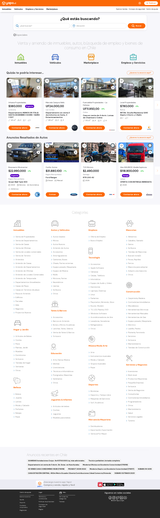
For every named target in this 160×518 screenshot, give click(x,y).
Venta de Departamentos (26, 240)
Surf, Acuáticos (97, 402)
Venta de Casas (22, 244)
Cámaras (94, 272)
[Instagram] (114, 498)
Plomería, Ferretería (136, 332)
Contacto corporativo (24, 506)
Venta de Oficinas (23, 248)
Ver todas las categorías (63, 498)
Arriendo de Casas (23, 263)
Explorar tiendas (122, 9)
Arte (92, 352)
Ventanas (19, 366)
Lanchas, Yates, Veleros (63, 328)
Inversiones (133, 371)
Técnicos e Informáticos (63, 371)
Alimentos (132, 236)
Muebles (19, 351)
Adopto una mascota (137, 271)
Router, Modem (97, 306)
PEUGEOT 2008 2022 (77, 469)
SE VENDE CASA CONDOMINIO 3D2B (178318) (46, 469)
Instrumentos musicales (101, 356)
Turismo (131, 420)
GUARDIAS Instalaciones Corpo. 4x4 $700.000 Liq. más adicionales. (56, 461)
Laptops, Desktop (98, 291)
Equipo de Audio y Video (101, 283)
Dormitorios (20, 355)
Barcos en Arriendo (61, 321)
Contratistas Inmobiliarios (139, 302)
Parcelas (19, 301)
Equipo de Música (60, 271)
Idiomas (56, 364)
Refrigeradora (96, 325)
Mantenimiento (134, 344)
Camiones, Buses (60, 259)
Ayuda (22, 500)
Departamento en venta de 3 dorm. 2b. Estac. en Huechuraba (53, 465)
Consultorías (133, 394)
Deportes (93, 384)
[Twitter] (117, 498)
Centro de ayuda (152, 9)
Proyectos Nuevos (23, 312)
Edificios (19, 297)
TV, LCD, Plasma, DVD (99, 309)
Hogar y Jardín (21, 329)
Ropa (17, 417)
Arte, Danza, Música (61, 360)
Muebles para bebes (61, 417)
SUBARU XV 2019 (145, 469)
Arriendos (19, 259)
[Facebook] (110, 498)
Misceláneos (133, 306)
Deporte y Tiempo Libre (101, 395)
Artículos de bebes (61, 406)
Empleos (93, 230)
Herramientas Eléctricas (138, 309)
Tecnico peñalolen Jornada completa (104, 461)
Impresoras (95, 287)
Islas (17, 305)
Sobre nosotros (25, 497)
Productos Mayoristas (137, 379)
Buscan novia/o (134, 255)
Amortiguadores (60, 255)
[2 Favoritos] (10, 81)
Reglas (41, 509)
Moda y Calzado (22, 405)
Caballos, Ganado (135, 240)
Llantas (56, 286)
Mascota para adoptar (138, 267)
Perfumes (19, 409)
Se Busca (57, 290)
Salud (130, 413)
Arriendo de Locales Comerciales (29, 274)
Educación (56, 353)
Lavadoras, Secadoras (100, 321)
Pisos (17, 344)
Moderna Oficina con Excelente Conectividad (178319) (105, 465)
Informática (95, 279)
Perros (131, 263)
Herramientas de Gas (137, 317)
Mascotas (131, 230)
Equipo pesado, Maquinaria (64, 267)
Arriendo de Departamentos (27, 267)
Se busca (19, 359)
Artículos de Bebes (23, 336)
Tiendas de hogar (22, 363)
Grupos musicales (98, 364)
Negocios (19, 309)
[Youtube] (125, 498)
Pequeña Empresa (135, 382)
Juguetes (57, 414)
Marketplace (52, 9)
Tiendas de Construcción (139, 347)
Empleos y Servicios (34, 9)
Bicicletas (95, 391)
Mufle (55, 274)
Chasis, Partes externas (63, 263)
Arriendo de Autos (61, 248)
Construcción (133, 291)
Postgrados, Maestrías (62, 375)
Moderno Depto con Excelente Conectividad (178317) (112, 469)
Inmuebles (6, 9)
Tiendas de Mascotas (137, 252)
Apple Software (97, 268)
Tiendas (62, 502)
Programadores (134, 401)
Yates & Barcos (59, 310)
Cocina (18, 340)
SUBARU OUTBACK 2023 (125, 473)
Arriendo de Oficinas (24, 271)
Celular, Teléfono (98, 275)
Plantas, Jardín (21, 347)
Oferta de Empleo (98, 236)
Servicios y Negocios (136, 364)
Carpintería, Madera (136, 298)
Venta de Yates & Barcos (63, 332)
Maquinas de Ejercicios (100, 399)
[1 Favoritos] (84, 81)
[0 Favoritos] (47, 81)
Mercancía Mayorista (100, 419)
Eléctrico (132, 325)
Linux (93, 294)
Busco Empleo (97, 240)
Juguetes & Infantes (61, 399)
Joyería (18, 398)
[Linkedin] (121, 498)
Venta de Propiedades (25, 236)
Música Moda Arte (98, 345)
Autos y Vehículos (60, 230)
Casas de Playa (21, 286)
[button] (38, 87)
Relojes (18, 413)
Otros (17, 370)
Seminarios (57, 379)
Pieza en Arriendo (22, 293)
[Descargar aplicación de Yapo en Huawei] (100, 484)
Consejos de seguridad (137, 9)
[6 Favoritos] (121, 146)
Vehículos (18, 9)
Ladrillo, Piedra (134, 328)
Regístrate (23, 510)
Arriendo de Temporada (25, 278)
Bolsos (18, 394)
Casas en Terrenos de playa (27, 290)
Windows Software (99, 313)
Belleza (17, 387)
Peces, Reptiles (134, 259)
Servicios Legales (135, 417)
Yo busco (57, 336)
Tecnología (94, 257)
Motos (56, 240)
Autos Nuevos (59, 244)
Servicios (132, 336)
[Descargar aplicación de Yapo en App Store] (108, 484)
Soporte (22, 502)
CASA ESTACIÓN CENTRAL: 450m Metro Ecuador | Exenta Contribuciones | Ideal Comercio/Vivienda (69, 473)
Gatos (130, 244)
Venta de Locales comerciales (28, 252)
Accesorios (58, 252)
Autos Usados (59, 236)
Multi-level (132, 375)
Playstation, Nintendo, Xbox (102, 302)
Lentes (18, 401)
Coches (56, 410)
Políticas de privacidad (46, 502)
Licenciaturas (58, 367)
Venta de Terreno (23, 255)
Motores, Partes (60, 278)
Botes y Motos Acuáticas (64, 325)
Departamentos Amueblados (27, 282)
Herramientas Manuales (138, 313)
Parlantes (95, 298)
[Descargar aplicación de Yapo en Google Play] (118, 484)
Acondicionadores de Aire (102, 317)
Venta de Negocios (136, 390)
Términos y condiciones (43, 498)
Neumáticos (58, 282)
